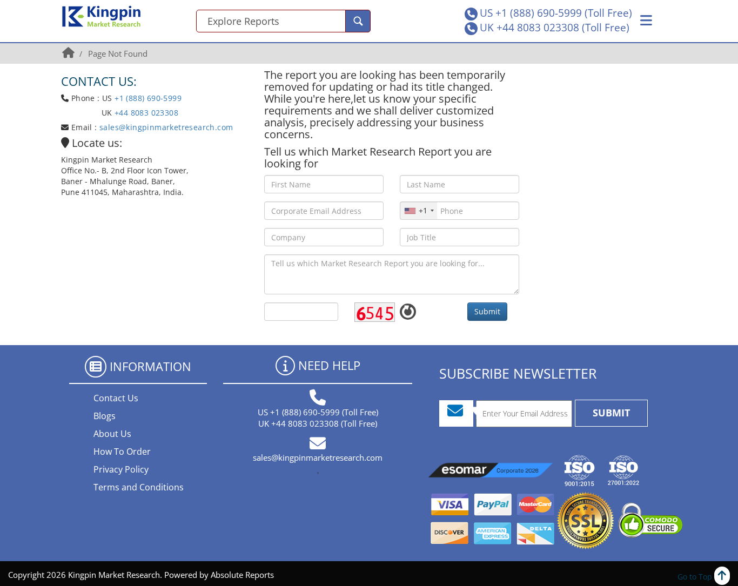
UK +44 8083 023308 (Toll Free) (554, 28)
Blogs (104, 416)
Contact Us (115, 398)
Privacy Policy (121, 469)
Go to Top (695, 576)
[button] (646, 20)
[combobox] (418, 210)
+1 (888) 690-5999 (148, 98)
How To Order (122, 451)
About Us (112, 434)
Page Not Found (117, 53)
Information (150, 366)
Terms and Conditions (138, 487)
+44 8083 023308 (145, 112)
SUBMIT (611, 412)
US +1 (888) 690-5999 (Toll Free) (556, 13)
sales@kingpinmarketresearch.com (166, 127)
